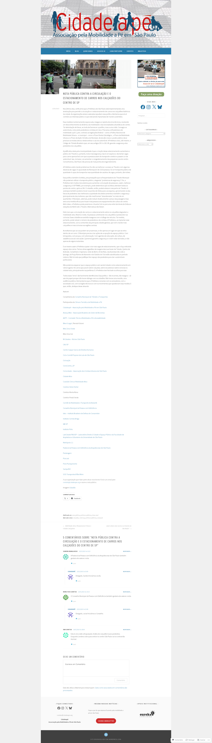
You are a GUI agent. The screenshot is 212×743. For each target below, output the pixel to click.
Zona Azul (95, 515)
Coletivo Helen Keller (71, 387)
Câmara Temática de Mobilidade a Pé (88, 302)
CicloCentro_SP (69, 366)
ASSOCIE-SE (101, 51)
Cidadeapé (71, 571)
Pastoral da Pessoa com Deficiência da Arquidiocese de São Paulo (87, 448)
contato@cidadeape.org (64, 715)
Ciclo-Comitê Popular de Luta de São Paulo (78, 355)
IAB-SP (65, 424)
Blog (77, 51)
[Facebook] (143, 107)
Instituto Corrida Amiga (71, 419)
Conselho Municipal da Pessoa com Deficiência (80, 408)
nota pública (76, 515)
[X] (154, 107)
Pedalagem (67, 453)
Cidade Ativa (67, 376)
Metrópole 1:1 (68, 442)
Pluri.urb (66, 458)
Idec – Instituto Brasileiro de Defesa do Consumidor (81, 413)
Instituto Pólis (68, 429)
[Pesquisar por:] (151, 116)
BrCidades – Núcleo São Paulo (74, 339)
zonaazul (100, 518)
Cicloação (66, 360)
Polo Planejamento (70, 464)
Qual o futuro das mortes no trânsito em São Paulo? (118, 527)
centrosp (82, 518)
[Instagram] (148, 107)
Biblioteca (142, 51)
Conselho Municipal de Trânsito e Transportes (91, 297)
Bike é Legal (67, 323)
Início (68, 51)
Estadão (73, 487)
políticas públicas (86, 515)
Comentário (121, 680)
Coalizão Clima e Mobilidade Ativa (75, 381)
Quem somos (88, 51)
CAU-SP (65, 344)
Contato (130, 51)
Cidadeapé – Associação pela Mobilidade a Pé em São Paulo (85, 307)
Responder (126, 551)
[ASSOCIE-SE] (106, 734)
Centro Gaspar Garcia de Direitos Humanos (78, 350)
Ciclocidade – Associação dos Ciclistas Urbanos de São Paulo (85, 371)
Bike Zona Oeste (69, 329)
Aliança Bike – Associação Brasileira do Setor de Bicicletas (84, 313)
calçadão (76, 518)
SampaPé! (67, 469)
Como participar (116, 51)
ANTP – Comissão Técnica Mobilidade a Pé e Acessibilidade (84, 318)
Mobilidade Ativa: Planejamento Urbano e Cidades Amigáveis (77, 527)
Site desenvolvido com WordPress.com (105, 739)
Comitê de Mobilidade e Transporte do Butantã (80, 403)
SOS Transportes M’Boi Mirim (73, 474)
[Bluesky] (159, 107)
